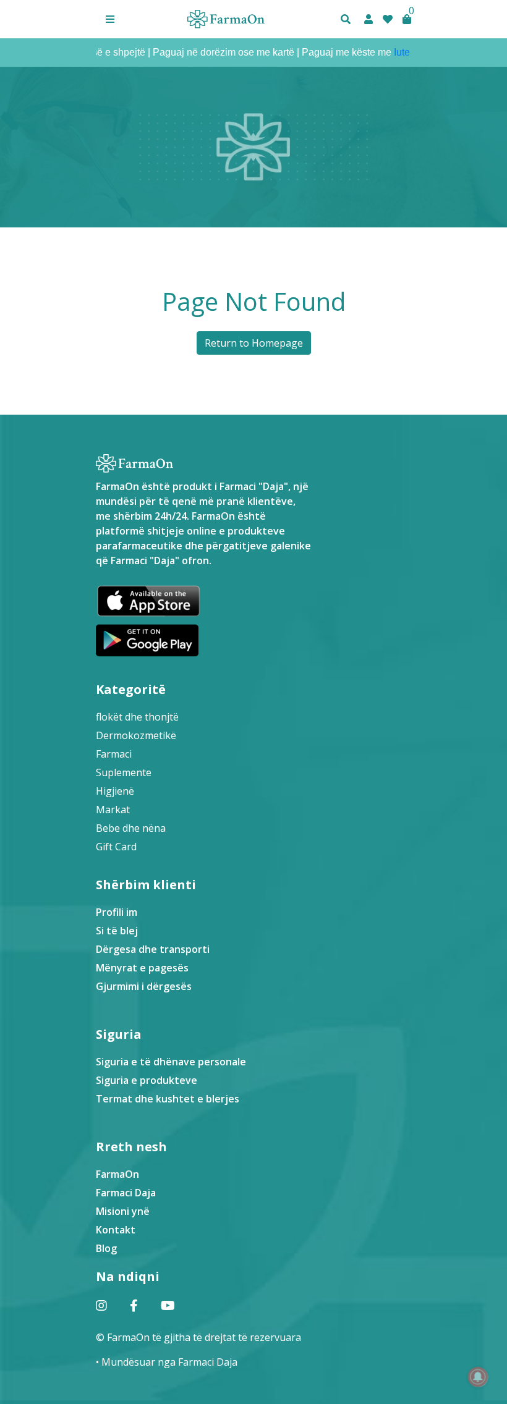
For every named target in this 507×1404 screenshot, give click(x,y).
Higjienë (115, 791)
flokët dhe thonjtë (137, 717)
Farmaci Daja (126, 1192)
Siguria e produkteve (146, 1080)
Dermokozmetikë (136, 735)
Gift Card (116, 846)
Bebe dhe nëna (131, 828)
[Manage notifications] (478, 1377)
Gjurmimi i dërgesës (144, 986)
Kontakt (115, 1230)
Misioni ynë (123, 1211)
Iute (386, 52)
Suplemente (123, 772)
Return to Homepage (254, 343)
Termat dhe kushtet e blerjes (167, 1099)
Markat (113, 809)
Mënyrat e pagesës (142, 968)
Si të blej (117, 930)
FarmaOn (117, 1174)
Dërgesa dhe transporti (153, 949)
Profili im (116, 912)
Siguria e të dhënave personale (171, 1061)
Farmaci (114, 754)
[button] (110, 19)
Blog (106, 1248)
